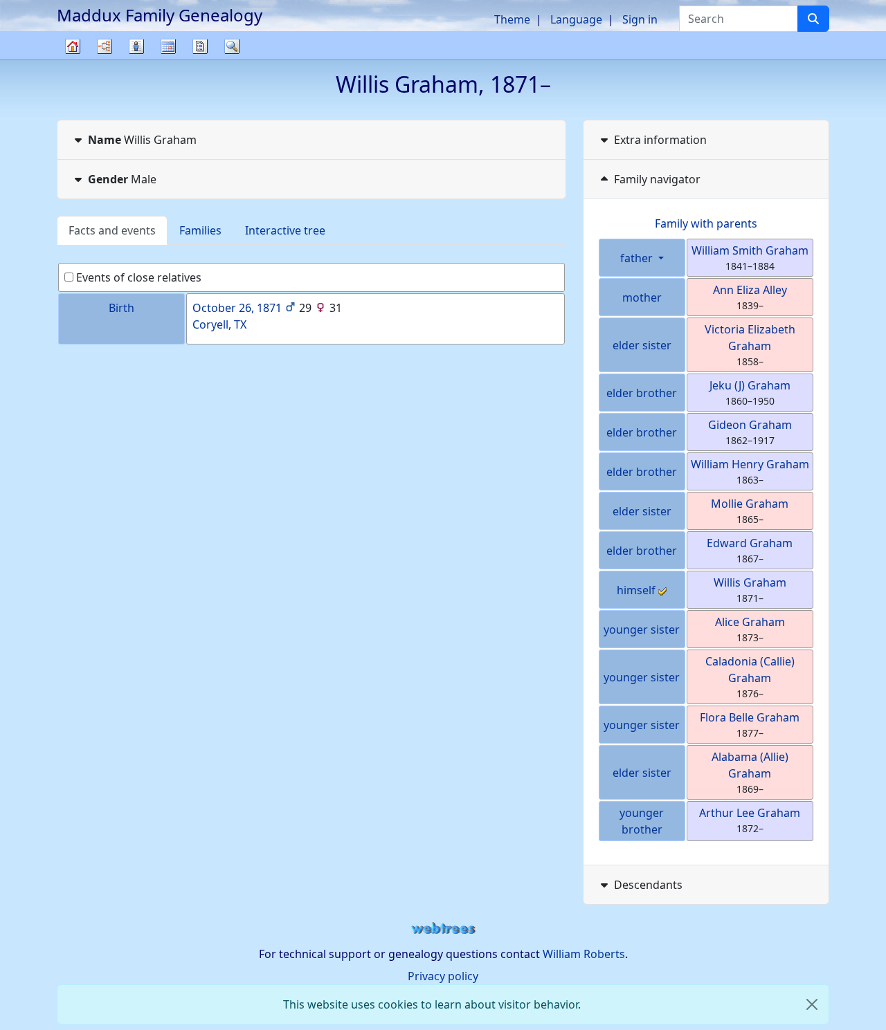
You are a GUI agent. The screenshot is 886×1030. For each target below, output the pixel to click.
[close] (812, 1004)
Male (122, 179)
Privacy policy (443, 976)
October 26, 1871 (237, 307)
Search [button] (231, 46)
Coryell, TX (219, 324)
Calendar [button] (168, 46)
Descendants (648, 884)
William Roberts (584, 954)
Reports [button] (200, 46)
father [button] (638, 258)
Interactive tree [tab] (285, 230)
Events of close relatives (137, 277)
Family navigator (657, 179)
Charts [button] (104, 46)
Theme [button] (512, 19)
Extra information (660, 139)
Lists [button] (136, 46)
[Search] (813, 19)
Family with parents (706, 223)
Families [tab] (200, 230)
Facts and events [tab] (112, 230)
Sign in (640, 19)
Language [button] (576, 19)
